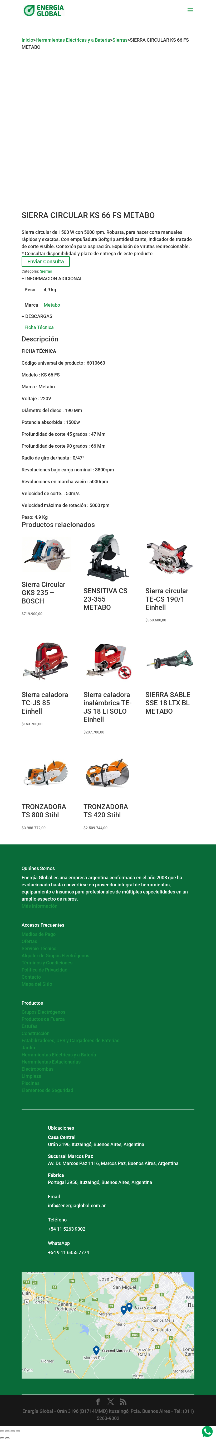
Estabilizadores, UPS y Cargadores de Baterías (70, 1040)
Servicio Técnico (39, 948)
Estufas (29, 1026)
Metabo (52, 305)
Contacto (31, 977)
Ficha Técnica (39, 327)
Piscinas (31, 1083)
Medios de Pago (39, 934)
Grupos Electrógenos (43, 1012)
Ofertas (29, 941)
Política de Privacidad (44, 970)
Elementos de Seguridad (47, 1090)
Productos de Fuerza (43, 1019)
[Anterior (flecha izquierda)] (2, 1438)
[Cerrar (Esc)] (18, 1431)
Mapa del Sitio (37, 984)
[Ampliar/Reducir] (2, 1431)
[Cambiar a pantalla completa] (7, 1431)
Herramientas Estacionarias (51, 1062)
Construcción (36, 1033)
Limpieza (31, 1076)
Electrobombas (37, 1069)
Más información (39, 906)
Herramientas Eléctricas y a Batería (73, 40)
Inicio (27, 40)
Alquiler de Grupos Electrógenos (55, 955)
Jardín (28, 1047)
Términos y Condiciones (47, 962)
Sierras (119, 40)
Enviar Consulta (45, 261)
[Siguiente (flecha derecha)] (7, 1438)
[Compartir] (13, 1431)
